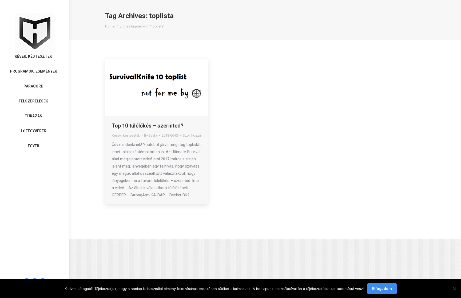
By (151, 135)
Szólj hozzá (192, 135)
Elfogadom (382, 289)
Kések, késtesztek (126, 135)
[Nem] (454, 288)
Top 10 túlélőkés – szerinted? (148, 125)
